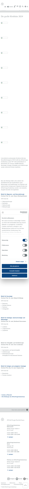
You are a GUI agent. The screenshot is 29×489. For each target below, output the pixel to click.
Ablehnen (14, 275)
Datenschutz (12, 483)
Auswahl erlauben (14, 270)
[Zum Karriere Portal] (17, 6)
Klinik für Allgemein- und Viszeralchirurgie (12, 194)
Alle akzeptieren (14, 266)
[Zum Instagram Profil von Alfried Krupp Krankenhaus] (20, 6)
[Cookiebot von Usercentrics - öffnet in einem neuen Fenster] (20, 212)
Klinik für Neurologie (6, 296)
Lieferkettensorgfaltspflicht (20, 484)
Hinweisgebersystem (5, 484)
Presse (20, 483)
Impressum (3, 483)
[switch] (25, 245)
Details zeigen (20, 261)
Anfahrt (11, 437)
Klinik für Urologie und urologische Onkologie (13, 366)
